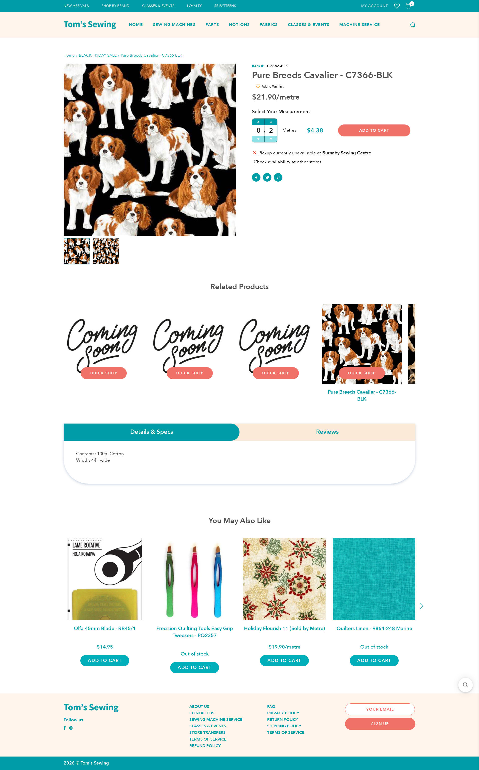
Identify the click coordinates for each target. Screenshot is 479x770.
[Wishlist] (397, 6)
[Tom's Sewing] (90, 24)
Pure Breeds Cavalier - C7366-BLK (362, 395)
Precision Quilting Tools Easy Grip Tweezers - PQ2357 (194, 632)
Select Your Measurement (281, 111)
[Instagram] (71, 728)
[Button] (411, 24)
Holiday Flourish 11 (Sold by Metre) (284, 628)
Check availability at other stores (287, 162)
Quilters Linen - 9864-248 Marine (374, 628)
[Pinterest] (278, 177)
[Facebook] (256, 177)
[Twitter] (267, 177)
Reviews (327, 432)
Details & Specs (151, 432)
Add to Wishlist (273, 86)
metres (289, 130)
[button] (465, 685)
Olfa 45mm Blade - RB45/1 (105, 628)
